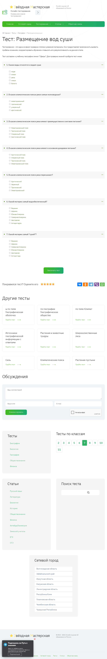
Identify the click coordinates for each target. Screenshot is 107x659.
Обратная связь (75, 24)
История (13, 508)
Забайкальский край (45, 574)
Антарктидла (16, 223)
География (21, 33)
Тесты (14, 33)
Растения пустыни (85, 359)
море (13, 71)
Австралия (15, 220)
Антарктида (15, 256)
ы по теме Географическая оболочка (14, 312)
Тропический (16, 187)
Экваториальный (17, 190)
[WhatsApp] (102, 284)
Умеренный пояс (17, 134)
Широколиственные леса (86, 334)
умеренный (15, 107)
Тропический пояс (18, 131)
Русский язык (16, 491)
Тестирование (42, 24)
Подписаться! (15, 654)
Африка (14, 211)
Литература (15, 497)
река (13, 77)
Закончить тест (53, 270)
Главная (9, 24)
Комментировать (16, 412)
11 (59, 449)
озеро (13, 80)
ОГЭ (11, 543)
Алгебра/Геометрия (18, 525)
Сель (8, 359)
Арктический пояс (18, 137)
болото (14, 83)
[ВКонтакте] (79, 284)
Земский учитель (17, 531)
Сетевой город (24, 24)
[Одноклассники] (85, 284)
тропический (16, 104)
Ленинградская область (46, 589)
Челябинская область (45, 604)
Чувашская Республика (46, 609)
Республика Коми (44, 594)
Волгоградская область (46, 569)
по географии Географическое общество (49, 312)
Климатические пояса (52, 359)
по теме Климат (83, 308)
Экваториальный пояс (19, 128)
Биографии (15, 443)
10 (101, 442)
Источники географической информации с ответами (14, 337)
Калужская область (44, 584)
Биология (14, 449)
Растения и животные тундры (52, 334)
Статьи (58, 24)
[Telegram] (91, 284)
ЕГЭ (11, 537)
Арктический (16, 181)
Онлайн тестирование (20, 11)
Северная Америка (18, 217)
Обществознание (17, 460)
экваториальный (17, 101)
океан (13, 74)
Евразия (14, 208)
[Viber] (96, 284)
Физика (13, 466)
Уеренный (15, 184)
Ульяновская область (45, 599)
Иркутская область (44, 579)
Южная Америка (17, 214)
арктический (16, 110)
